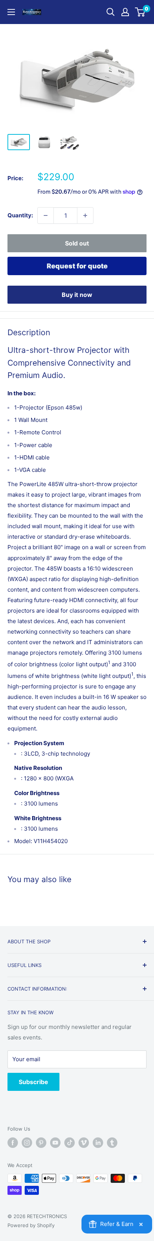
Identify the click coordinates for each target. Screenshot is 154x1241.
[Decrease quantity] (45, 215)
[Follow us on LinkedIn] (98, 1142)
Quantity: (20, 215)
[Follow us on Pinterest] (41, 1142)
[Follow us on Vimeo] (83, 1142)
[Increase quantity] (85, 215)
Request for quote (77, 266)
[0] (140, 12)
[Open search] (111, 12)
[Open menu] (11, 12)
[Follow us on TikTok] (69, 1142)
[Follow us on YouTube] (55, 1142)
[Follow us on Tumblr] (112, 1142)
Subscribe (33, 1082)
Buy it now (77, 294)
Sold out (77, 243)
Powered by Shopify (31, 1225)
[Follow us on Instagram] (27, 1142)
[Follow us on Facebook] (12, 1142)
